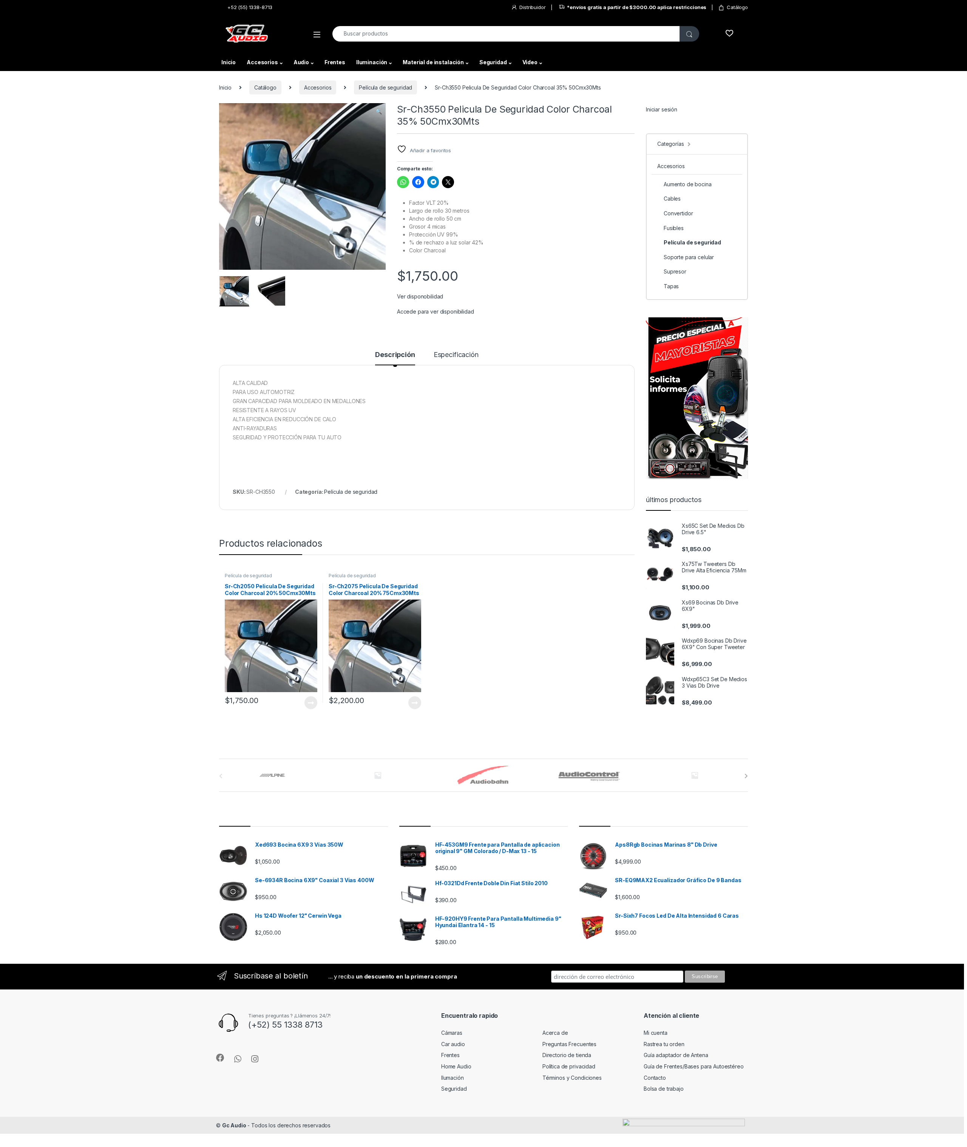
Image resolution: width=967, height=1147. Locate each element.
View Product (307, 702)
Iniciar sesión (661, 109)
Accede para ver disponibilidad (435, 311)
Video (530, 62)
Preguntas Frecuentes (569, 1044)
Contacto (655, 1077)
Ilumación (452, 1077)
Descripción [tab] (395, 355)
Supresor (675, 271)
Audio (301, 62)
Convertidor (678, 213)
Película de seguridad (385, 87)
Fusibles (674, 228)
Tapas (671, 286)
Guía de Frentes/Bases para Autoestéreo (694, 1066)
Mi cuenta (655, 1033)
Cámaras (451, 1033)
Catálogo (737, 7)
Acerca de (555, 1033)
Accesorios (262, 62)
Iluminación (371, 62)
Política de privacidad (568, 1066)
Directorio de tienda (566, 1055)
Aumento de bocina (688, 184)
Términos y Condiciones (572, 1077)
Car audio (453, 1044)
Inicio (228, 62)
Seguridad (493, 62)
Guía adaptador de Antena (676, 1055)
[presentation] (746, 776)
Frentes (334, 62)
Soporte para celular (689, 257)
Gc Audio (234, 1125)
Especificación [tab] (456, 355)
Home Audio (456, 1066)
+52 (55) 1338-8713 (249, 7)
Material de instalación (433, 62)
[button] (378, 111)
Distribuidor (532, 7)
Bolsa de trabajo (664, 1088)
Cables (672, 198)
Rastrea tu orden (664, 1044)
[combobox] (506, 34)
